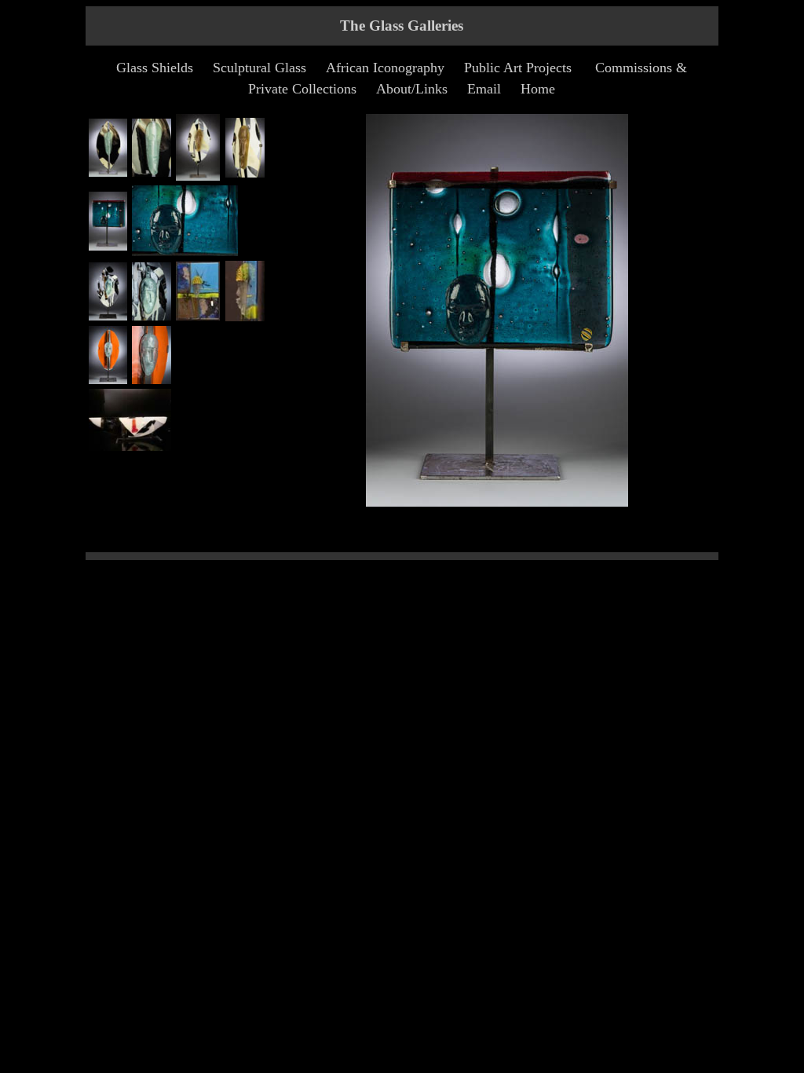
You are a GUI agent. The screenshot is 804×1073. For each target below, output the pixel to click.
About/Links (412, 89)
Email (484, 89)
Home (538, 89)
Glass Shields (154, 67)
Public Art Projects (518, 67)
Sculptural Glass (259, 67)
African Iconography (385, 67)
